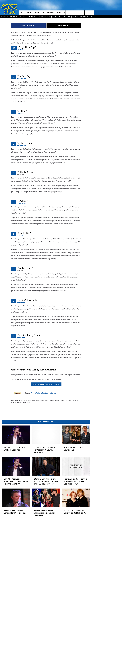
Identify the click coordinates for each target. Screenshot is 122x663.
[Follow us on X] (91, 12)
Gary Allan (21, 49)
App (43, 13)
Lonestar (20, 113)
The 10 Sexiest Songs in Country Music (73, 448)
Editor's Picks (49, 400)
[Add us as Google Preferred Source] (72, 12)
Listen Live (67, 17)
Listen (37, 13)
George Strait (21, 78)
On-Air (29, 13)
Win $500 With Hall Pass (17, 17)
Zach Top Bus (32, 17)
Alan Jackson (21, 337)
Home (22, 13)
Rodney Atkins (21, 203)
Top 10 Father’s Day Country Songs (43, 393)
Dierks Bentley (21, 145)
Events (93, 17)
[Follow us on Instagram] (82, 12)
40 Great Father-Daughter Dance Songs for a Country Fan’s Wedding (44, 513)
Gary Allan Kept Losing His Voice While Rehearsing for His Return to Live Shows (16, 481)
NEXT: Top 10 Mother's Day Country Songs (46, 384)
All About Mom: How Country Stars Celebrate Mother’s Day (75, 511)
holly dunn (72, 400)
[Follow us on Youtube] (87, 12)
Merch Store (57, 17)
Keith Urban (20, 235)
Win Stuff (50, 13)
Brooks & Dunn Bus (44, 17)
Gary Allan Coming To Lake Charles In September (14, 448)
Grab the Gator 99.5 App (80, 17)
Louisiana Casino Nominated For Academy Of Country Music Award (45, 449)
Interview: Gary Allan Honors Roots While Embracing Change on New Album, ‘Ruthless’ (46, 481)
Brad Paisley (21, 302)
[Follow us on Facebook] (77, 12)
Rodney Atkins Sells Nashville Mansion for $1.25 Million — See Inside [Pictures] (75, 481)
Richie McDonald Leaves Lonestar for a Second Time (15, 511)
